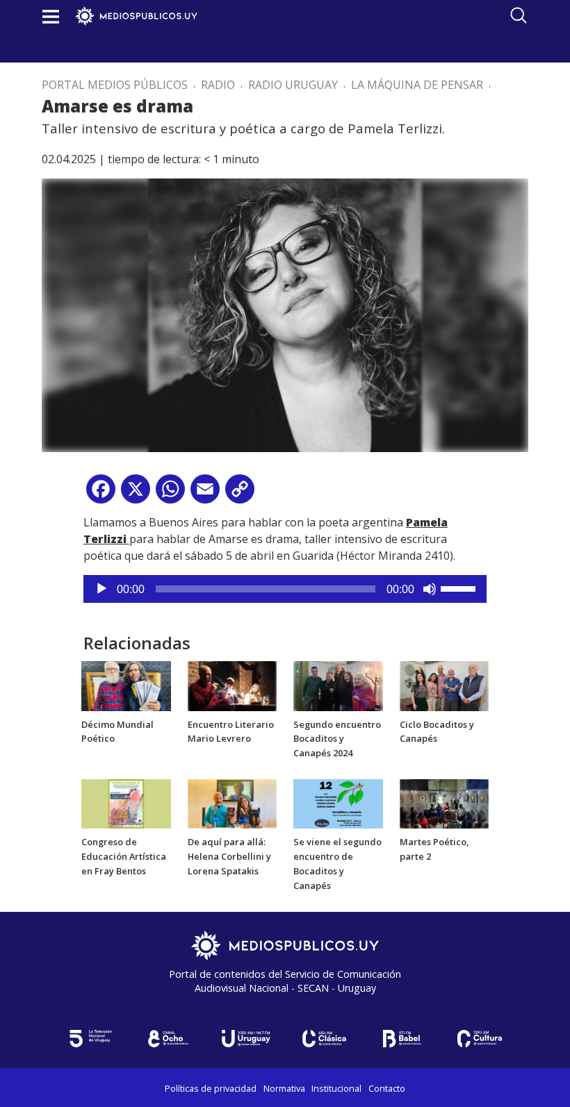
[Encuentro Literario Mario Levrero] (232, 685)
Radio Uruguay (293, 84)
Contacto (386, 1088)
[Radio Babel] (402, 1038)
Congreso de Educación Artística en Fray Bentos (123, 856)
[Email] (205, 494)
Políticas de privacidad (210, 1088)
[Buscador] (518, 15)
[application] (285, 589)
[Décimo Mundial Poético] (126, 685)
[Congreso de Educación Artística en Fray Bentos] (126, 803)
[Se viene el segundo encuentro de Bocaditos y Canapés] (338, 803)
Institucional (336, 1088)
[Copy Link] (239, 494)
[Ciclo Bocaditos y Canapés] (444, 685)
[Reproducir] (101, 589)
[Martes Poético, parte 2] (444, 803)
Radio (218, 84)
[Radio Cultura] (479, 1038)
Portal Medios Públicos (115, 84)
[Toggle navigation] (51, 16)
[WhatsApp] (170, 494)
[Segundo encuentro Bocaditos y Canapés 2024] (338, 685)
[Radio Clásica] (324, 1038)
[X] (135, 494)
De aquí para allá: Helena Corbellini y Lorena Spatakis (229, 856)
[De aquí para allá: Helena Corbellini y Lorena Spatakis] (232, 803)
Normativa (284, 1088)
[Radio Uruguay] (246, 1038)
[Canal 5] (90, 1038)
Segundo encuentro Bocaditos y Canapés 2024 (337, 739)
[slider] (460, 587)
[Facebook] (100, 494)
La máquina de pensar (417, 84)
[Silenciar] (430, 589)
